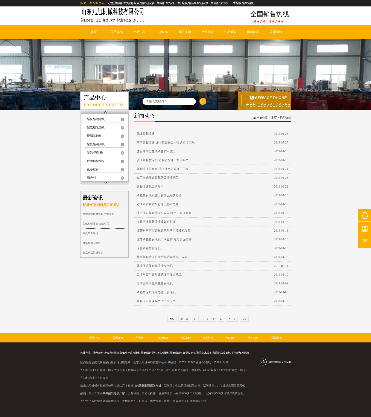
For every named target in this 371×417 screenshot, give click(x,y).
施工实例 (185, 32)
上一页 (184, 318)
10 (221, 318)
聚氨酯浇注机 (96, 144)
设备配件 (93, 169)
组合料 (91, 177)
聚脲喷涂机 (94, 135)
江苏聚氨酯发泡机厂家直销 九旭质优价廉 (164, 239)
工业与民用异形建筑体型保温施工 (159, 274)
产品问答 (208, 32)
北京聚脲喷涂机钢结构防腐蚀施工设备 (162, 257)
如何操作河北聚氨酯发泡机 (155, 283)
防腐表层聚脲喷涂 (93, 252)
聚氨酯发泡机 (96, 127)
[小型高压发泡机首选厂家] (112, 15)
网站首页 (95, 337)
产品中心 (139, 32)
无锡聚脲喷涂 (146, 133)
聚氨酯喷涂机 (96, 119)
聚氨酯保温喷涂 (92, 242)
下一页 (232, 318)
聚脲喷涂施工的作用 (150, 186)
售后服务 (230, 32)
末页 (244, 318)
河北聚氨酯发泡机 (149, 248)
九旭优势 (162, 32)
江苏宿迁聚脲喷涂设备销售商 (156, 221)
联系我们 (276, 32)
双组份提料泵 (96, 161)
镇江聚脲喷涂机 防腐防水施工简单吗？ (163, 160)
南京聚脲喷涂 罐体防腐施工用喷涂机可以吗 (166, 142)
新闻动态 (253, 32)
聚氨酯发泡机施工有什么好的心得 (159, 195)
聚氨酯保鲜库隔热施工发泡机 (156, 292)
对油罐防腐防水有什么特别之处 (158, 204)
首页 (94, 32)
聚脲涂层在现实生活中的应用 (156, 301)
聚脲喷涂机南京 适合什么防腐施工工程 (163, 169)
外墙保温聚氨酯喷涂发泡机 (155, 265)
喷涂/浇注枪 (95, 152)
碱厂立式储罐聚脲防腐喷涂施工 (158, 177)
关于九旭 (117, 32)
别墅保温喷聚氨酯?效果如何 (99, 213)
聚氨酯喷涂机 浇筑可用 (96, 223)
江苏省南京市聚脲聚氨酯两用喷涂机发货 (164, 230)
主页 (274, 117)
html (287, 362)
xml (282, 362)
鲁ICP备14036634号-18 (206, 370)
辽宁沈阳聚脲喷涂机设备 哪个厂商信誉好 (164, 213)
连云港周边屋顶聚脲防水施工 (156, 151)
